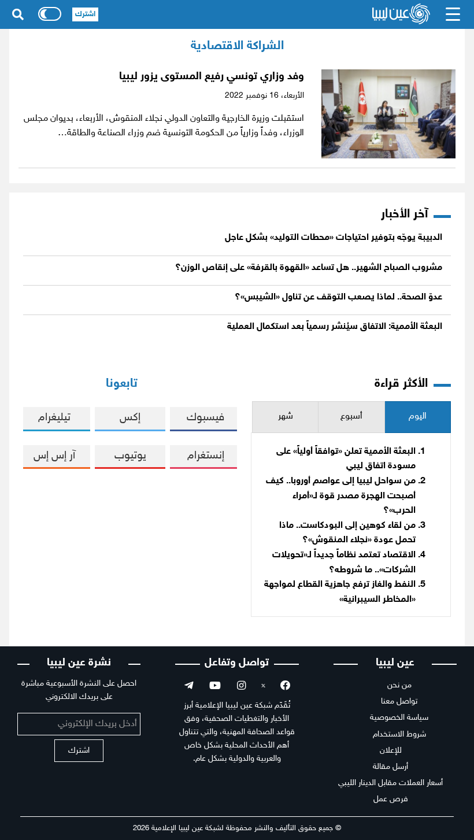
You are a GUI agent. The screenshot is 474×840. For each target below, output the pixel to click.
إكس (130, 417)
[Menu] (453, 14)
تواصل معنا (399, 701)
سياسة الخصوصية (399, 718)
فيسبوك (205, 417)
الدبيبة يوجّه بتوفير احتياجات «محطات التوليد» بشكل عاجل (333, 237)
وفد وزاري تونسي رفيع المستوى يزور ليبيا (210, 76)
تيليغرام (54, 417)
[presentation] (417, 417)
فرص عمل (390, 799)
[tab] (417, 417)
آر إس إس (54, 455)
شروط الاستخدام (399, 734)
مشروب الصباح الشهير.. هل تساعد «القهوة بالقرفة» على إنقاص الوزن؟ (308, 267)
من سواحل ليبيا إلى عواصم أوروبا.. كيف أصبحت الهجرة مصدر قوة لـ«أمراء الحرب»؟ (341, 496)
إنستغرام (205, 455)
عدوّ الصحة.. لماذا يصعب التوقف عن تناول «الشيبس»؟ (338, 297)
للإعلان (391, 751)
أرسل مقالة (390, 767)
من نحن (399, 685)
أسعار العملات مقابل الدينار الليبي (390, 783)
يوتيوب (130, 455)
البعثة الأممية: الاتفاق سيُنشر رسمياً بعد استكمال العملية (334, 326)
